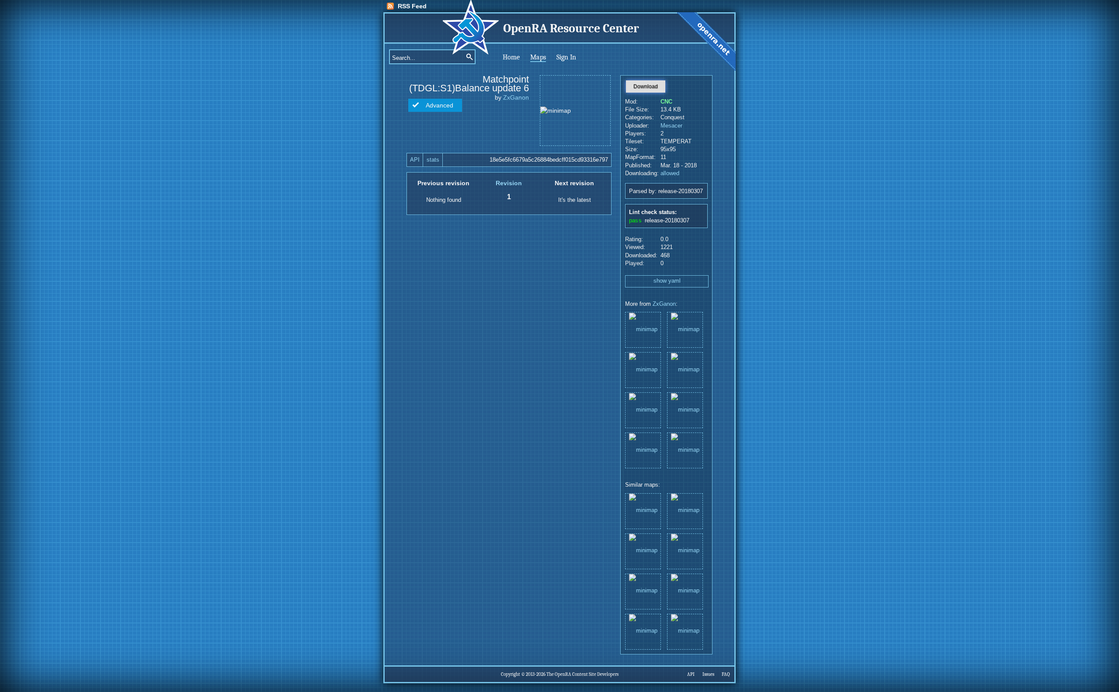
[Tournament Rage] (684, 450)
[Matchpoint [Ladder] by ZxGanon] (643, 591)
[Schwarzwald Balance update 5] (643, 450)
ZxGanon (516, 97)
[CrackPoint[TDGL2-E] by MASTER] (643, 510)
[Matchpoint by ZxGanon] (643, 550)
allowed (669, 173)
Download (645, 86)
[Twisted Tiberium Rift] (643, 409)
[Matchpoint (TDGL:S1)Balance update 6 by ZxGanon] (684, 510)
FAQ (726, 674)
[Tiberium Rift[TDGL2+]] (684, 329)
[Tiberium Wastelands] (643, 329)
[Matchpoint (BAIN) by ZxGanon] (643, 631)
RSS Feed (412, 6)
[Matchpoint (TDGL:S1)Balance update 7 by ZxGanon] (684, 591)
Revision (509, 183)
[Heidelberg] (684, 369)
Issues (708, 674)
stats (433, 160)
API (415, 160)
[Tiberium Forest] (643, 369)
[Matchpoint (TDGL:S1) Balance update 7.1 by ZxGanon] (684, 550)
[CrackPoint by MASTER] (684, 631)
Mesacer (671, 126)
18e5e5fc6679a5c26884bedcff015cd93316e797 (549, 160)
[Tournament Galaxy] (684, 409)
